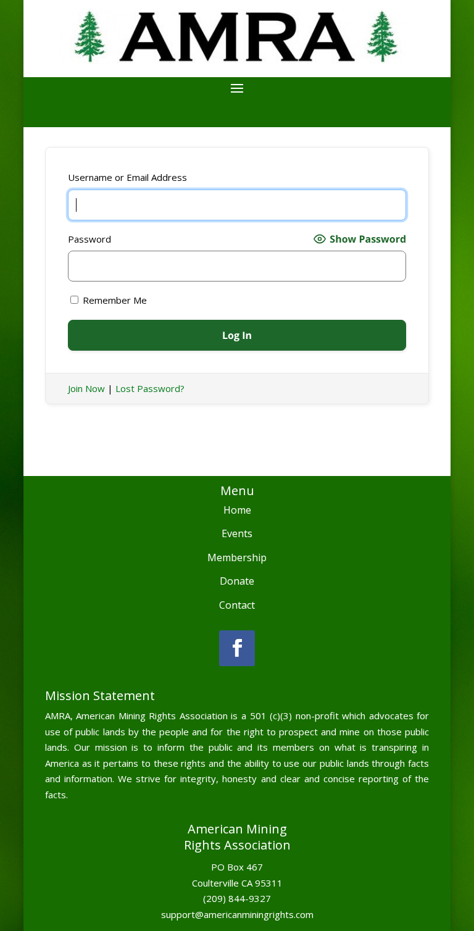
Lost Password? (150, 388)
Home (237, 510)
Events (237, 533)
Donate (237, 581)
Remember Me (113, 300)
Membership (237, 557)
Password (89, 239)
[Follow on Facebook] (237, 648)
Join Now (86, 388)
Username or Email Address (127, 177)
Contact (237, 605)
